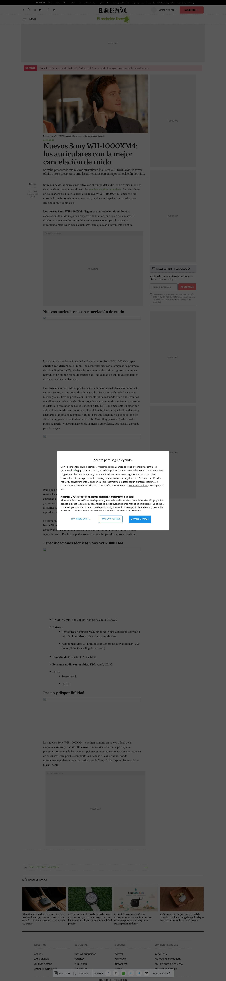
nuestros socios (106, 466)
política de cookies (138, 485)
